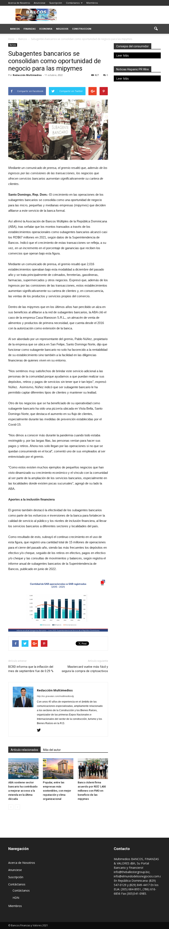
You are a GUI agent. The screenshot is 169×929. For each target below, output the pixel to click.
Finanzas (29, 28)
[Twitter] (40, 730)
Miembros (92, 2)
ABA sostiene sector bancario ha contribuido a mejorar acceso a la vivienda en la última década (23, 790)
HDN (16, 898)
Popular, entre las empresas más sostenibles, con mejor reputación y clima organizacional (57, 790)
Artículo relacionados (24, 749)
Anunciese (39, 2)
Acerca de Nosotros (19, 2)
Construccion (81, 28)
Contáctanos (73, 2)
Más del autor (52, 749)
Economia (45, 28)
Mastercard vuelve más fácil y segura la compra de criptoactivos (85, 669)
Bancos (15, 28)
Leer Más (122, 55)
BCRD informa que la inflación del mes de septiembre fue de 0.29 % (30, 669)
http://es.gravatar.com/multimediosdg (55, 696)
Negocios (62, 28)
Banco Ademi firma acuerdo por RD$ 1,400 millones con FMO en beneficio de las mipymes (92, 790)
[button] (156, 29)
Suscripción (55, 2)
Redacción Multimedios (27, 75)
